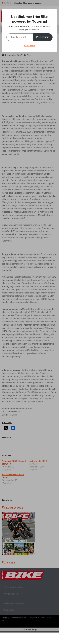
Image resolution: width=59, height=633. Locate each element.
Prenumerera (42, 37)
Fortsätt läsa (29, 45)
